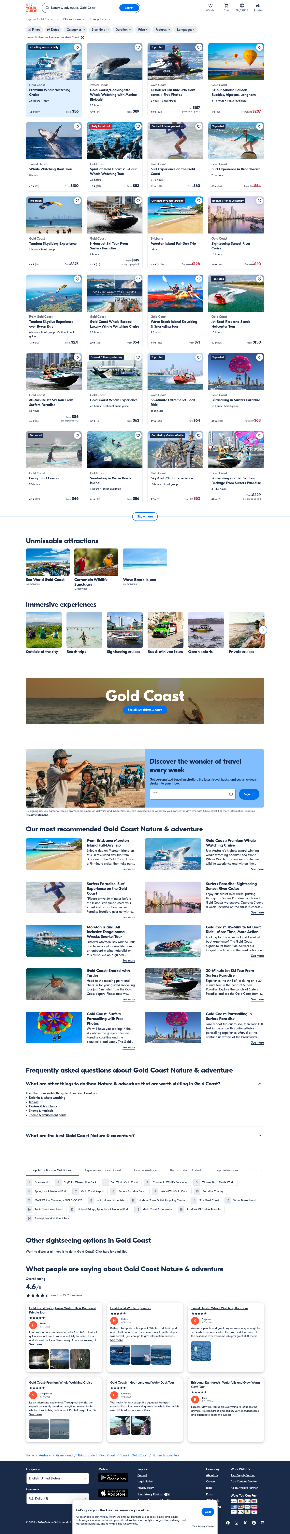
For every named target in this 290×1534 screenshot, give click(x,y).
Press (209, 1494)
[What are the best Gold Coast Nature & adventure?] (259, 1135)
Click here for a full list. (111, 1251)
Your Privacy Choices (150, 1494)
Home (30, 1455)
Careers (210, 1481)
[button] (54, 80)
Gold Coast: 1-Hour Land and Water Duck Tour (142, 1382)
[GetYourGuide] (31, 8)
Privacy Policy (146, 1488)
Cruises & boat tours (43, 1106)
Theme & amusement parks (47, 1115)
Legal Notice (145, 1481)
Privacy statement (37, 815)
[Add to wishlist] (77, 47)
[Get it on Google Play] (113, 1478)
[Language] (242, 5)
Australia (45, 1455)
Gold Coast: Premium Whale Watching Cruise (60, 1382)
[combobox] (80, 8)
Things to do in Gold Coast (96, 1455)
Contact (142, 1475)
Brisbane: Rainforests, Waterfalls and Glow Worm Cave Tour (225, 1385)
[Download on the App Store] (113, 1493)
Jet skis (33, 1102)
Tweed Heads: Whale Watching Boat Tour (219, 1308)
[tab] (52, 1170)
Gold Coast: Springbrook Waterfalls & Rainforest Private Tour (62, 1310)
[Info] (82, 37)
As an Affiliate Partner (244, 1488)
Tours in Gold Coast (133, 1455)
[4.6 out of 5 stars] (38, 1295)
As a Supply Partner (243, 1475)
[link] (54, 80)
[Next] (263, 630)
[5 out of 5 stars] (64, 1318)
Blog (209, 1488)
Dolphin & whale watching (47, 1098)
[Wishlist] (210, 5)
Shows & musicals (41, 1111)
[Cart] (226, 5)
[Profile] (258, 5)
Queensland (64, 1455)
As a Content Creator (244, 1481)
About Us (212, 1475)
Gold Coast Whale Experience (130, 1308)
